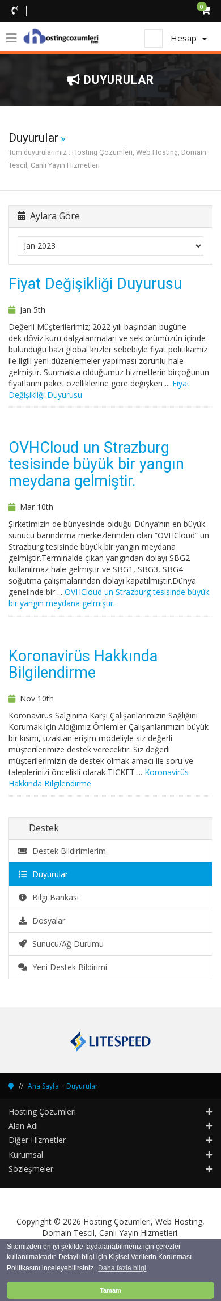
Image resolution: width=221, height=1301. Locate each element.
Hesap (186, 38)
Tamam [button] (110, 1290)
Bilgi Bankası (53, 897)
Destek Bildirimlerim (67, 850)
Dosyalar (46, 920)
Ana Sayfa (43, 1086)
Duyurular (48, 874)
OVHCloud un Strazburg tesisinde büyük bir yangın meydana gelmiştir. (96, 464)
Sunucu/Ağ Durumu (66, 943)
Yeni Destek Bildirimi (67, 967)
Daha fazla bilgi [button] (122, 1268)
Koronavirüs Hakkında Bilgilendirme (83, 664)
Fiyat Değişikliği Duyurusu (95, 284)
